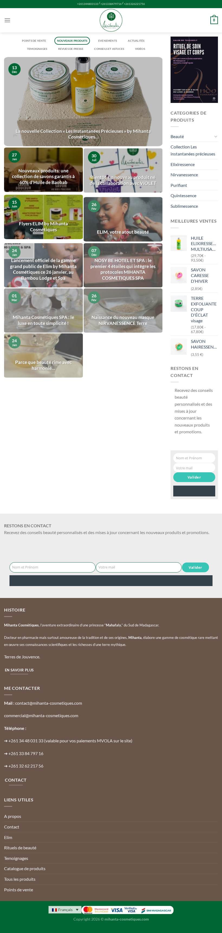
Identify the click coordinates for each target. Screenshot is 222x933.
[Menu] (7, 20)
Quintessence (183, 195)
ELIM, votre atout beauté (123, 227)
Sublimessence (184, 206)
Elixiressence (183, 164)
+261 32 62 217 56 (25, 765)
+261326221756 (134, 3)
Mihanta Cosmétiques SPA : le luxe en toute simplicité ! (43, 314)
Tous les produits (19, 879)
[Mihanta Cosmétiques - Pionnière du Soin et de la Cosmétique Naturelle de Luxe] (111, 20)
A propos (12, 816)
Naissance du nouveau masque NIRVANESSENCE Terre (123, 314)
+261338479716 (111, 3)
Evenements (107, 40)
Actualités (136, 40)
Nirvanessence (184, 174)
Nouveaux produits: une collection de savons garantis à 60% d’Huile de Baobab (43, 176)
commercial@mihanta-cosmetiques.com (41, 715)
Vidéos (140, 48)
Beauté (177, 136)
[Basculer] (216, 136)
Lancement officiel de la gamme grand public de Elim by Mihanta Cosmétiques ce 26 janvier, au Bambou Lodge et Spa (43, 263)
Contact (11, 826)
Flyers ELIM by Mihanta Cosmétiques (43, 224)
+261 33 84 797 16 (25, 753)
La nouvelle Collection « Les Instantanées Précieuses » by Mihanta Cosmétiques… (83, 134)
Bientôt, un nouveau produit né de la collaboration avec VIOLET (123, 179)
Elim (8, 837)
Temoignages (37, 48)
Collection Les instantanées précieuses (193, 150)
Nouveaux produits (72, 40)
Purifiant (179, 185)
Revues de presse (70, 48)
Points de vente (34, 40)
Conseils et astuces (109, 48)
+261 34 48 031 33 (25, 740)
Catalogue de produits (24, 868)
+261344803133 (87, 3)
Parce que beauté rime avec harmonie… (43, 359)
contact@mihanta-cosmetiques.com (48, 703)
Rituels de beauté (20, 847)
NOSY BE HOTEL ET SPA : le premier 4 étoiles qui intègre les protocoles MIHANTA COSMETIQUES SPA (122, 263)
